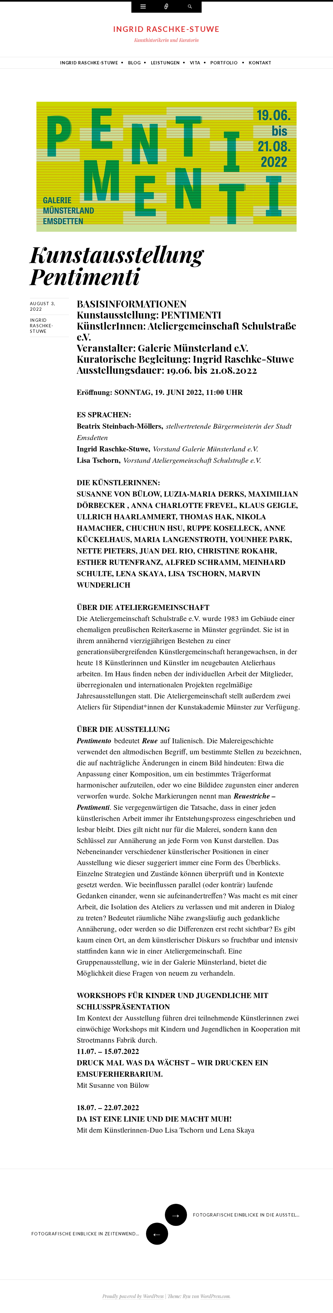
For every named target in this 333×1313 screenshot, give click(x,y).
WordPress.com (215, 1296)
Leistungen (165, 62)
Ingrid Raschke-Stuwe (166, 28)
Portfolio (223, 62)
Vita (195, 62)
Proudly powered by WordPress (133, 1296)
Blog (134, 62)
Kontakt (260, 62)
